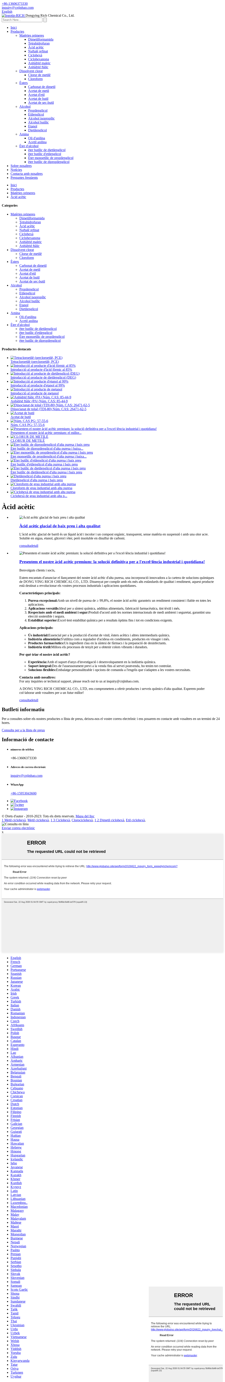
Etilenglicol (36, 114)
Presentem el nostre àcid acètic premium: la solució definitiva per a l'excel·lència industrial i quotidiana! (112, 561)
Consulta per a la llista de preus (23, 730)
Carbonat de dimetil (41, 87)
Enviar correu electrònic (18, 828)
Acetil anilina (37, 142)
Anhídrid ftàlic (38, 67)
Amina (24, 134)
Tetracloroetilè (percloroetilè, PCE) (35, 361)
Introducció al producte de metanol (35, 393)
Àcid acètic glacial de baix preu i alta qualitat (59, 526)
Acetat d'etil (36, 95)
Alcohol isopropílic (41, 118)
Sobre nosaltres (21, 166)
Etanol (32, 126)
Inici (14, 27)
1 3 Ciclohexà (60, 820)
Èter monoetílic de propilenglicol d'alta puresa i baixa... (49, 456)
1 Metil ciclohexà (14, 820)
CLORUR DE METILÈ (28, 440)
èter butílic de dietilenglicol (46, 150)
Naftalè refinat (38, 51)
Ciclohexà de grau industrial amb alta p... (39, 496)
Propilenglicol (37, 110)
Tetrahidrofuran (39, 43)
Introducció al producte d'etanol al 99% (38, 385)
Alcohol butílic (38, 122)
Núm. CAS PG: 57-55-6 (28, 425)
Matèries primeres (31, 35)
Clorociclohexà (82, 820)
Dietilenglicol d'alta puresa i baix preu (37, 480)
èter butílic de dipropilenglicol (48, 162)
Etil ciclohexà (135, 820)
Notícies (16, 170)
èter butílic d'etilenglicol (44, 154)
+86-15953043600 (23, 793)
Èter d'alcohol (28, 146)
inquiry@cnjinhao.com (26, 775)
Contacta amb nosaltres (27, 173)
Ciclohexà (35, 55)
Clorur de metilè (39, 75)
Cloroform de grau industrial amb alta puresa (41, 488)
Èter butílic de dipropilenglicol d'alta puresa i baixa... (47, 448)
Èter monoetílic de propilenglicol (50, 158)
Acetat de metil (38, 91)
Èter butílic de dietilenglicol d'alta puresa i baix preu (46, 472)
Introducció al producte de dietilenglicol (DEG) (43, 377)
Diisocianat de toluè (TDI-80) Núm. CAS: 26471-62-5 (48, 409)
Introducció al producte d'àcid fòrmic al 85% (41, 369)
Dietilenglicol (37, 130)
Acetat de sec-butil (41, 102)
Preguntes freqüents (24, 177)
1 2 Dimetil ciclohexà (109, 820)
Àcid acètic (36, 47)
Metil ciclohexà (38, 820)
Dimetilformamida (40, 39)
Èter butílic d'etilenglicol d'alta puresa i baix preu (44, 464)
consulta (25, 546)
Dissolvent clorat (31, 71)
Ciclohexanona (38, 59)
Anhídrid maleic (39, 63)
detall (34, 546)
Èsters (23, 83)
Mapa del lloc (85, 816)
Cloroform (35, 79)
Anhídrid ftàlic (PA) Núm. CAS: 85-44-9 (39, 401)
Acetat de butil (38, 98)
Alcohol (25, 106)
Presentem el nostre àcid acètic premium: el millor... (46, 433)
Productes (17, 31)
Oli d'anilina (36, 138)
